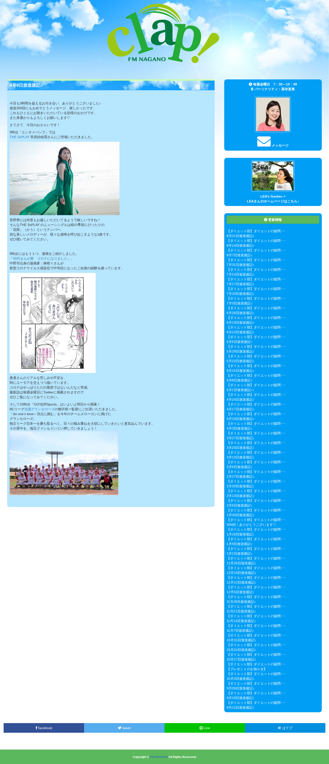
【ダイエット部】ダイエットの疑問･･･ (256, 231)
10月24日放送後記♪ (241, 650)
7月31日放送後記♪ (240, 265)
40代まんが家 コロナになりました (40, 258)
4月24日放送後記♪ (240, 399)
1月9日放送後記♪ (239, 544)
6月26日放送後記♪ (240, 313)
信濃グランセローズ (39, 409)
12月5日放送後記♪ (240, 592)
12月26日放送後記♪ (241, 563)
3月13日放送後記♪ (240, 457)
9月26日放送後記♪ (240, 688)
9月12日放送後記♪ (240, 707)
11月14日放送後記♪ (241, 621)
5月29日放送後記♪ (240, 351)
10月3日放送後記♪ (240, 679)
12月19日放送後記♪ (241, 573)
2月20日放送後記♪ (240, 486)
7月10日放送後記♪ (240, 293)
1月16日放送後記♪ (240, 534)
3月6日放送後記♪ (239, 467)
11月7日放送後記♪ (240, 630)
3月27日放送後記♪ (240, 438)
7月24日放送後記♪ (240, 274)
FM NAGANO (159, 757)
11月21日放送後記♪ (241, 611)
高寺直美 (288, 89)
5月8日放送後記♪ (239, 380)
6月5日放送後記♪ (239, 342)
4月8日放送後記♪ (26, 85)
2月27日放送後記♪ (240, 476)
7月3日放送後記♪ (239, 303)
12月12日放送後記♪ (241, 582)
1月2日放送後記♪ (239, 553)
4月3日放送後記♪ (239, 428)
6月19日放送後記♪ (240, 322)
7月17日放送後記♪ (240, 284)
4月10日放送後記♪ (240, 419)
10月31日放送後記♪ (241, 640)
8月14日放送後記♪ (240, 245)
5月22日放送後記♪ (240, 361)
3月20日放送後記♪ (240, 447)
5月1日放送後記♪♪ (240, 390)
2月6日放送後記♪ (239, 505)
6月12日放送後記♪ (240, 332)
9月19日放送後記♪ (240, 698)
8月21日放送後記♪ (240, 236)
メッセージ (280, 145)
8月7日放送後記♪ (239, 255)
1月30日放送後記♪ (240, 515)
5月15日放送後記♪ (240, 370)
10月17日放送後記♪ (241, 659)
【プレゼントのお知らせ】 (247, 669)
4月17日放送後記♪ (240, 409)
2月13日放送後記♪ (240, 496)
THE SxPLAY (19, 137)
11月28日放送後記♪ (241, 601)
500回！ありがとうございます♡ (251, 524)
